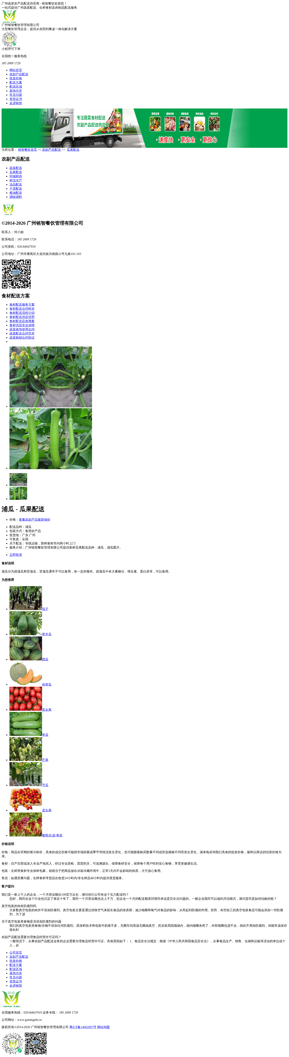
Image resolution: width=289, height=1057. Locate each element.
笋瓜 (45, 734)
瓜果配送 (73, 149)
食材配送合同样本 (22, 308)
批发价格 (15, 78)
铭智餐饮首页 (27, 149)
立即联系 (15, 554)
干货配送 (15, 188)
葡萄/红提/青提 (52, 835)
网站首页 (15, 70)
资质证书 (15, 99)
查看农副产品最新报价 (34, 519)
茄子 (45, 609)
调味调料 (15, 197)
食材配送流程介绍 (22, 312)
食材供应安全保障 (22, 325)
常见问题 (15, 95)
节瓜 (45, 785)
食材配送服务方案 (22, 304)
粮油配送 (15, 192)
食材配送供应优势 (22, 317)
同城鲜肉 (15, 176)
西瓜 (45, 659)
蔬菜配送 (15, 168)
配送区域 (15, 86)
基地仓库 (15, 90)
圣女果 (47, 709)
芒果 (45, 760)
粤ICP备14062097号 (82, 1027)
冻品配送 (15, 184)
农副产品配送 (18, 74)
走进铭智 (15, 103)
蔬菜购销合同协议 (22, 337)
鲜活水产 (15, 180)
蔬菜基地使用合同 (22, 329)
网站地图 (103, 1027)
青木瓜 (47, 634)
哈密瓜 (47, 684)
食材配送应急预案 (22, 321)
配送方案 (15, 82)
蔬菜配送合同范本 (22, 333)
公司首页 (15, 952)
